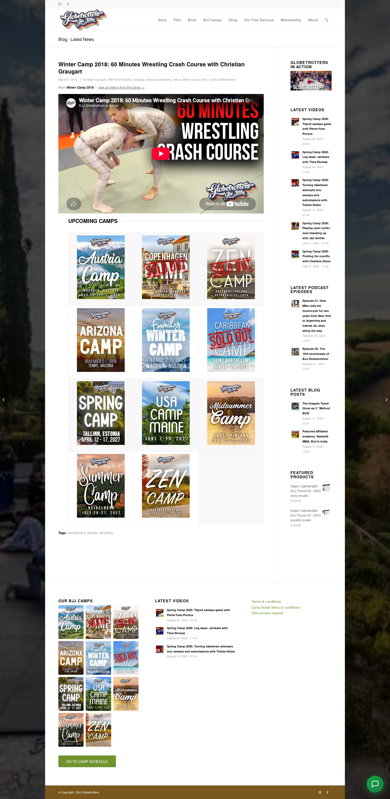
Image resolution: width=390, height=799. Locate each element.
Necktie (92, 533)
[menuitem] (162, 20)
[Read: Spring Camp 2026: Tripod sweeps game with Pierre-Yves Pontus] (295, 122)
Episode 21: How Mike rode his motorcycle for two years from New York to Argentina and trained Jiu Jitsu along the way (316, 316)
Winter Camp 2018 (195, 79)
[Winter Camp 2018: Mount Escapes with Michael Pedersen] (4, 399)
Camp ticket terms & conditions (276, 607)
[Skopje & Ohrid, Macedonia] (386, 399)
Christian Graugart (94, 79)
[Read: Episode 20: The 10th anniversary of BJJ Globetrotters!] (295, 351)
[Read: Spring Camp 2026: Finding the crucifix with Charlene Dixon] (295, 254)
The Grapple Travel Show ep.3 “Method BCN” (316, 408)
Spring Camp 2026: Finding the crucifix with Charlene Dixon (316, 256)
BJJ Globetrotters (225, 79)
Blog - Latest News (76, 39)
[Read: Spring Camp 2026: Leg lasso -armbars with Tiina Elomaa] (295, 155)
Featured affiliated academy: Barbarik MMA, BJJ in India (315, 436)
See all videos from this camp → (121, 87)
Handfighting (76, 533)
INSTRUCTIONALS (120, 79)
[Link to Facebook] (68, 4)
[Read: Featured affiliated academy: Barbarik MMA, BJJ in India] (295, 434)
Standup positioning (158, 79)
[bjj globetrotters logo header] (83, 20)
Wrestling (106, 533)
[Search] (326, 20)
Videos (177, 79)
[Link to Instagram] (60, 4)
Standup (139, 79)
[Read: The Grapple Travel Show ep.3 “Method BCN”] (295, 406)
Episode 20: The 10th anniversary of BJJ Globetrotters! (315, 354)
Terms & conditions (266, 601)
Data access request (267, 612)
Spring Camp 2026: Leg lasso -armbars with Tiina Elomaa (315, 157)
